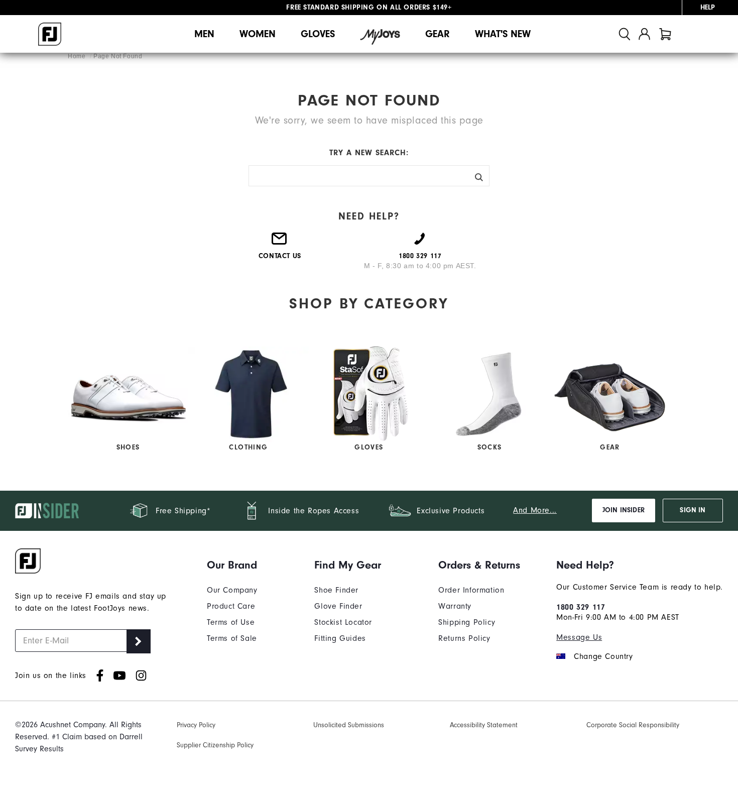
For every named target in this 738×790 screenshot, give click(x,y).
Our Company (232, 590)
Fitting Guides (339, 638)
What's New (503, 34)
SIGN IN (692, 510)
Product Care (231, 606)
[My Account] (644, 34)
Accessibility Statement (484, 725)
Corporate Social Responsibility (632, 725)
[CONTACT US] (279, 242)
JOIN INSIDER (623, 510)
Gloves (318, 34)
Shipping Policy (466, 622)
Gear (437, 34)
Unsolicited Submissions (348, 725)
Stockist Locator (343, 622)
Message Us (579, 637)
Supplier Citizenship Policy (215, 745)
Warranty (454, 606)
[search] (624, 34)
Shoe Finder (336, 590)
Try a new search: (369, 152)
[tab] (665, 34)
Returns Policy (464, 638)
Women (257, 34)
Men (204, 34)
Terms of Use (231, 622)
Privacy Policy (196, 725)
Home (77, 56)
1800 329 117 (580, 607)
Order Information (471, 590)
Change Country (603, 656)
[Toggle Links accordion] (232, 565)
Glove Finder (338, 606)
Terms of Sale (232, 638)
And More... (535, 510)
